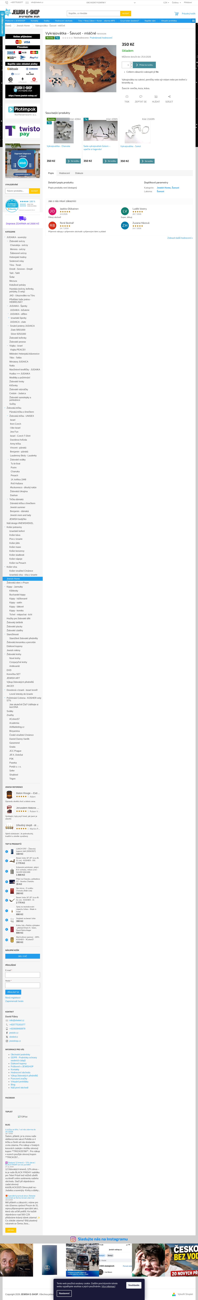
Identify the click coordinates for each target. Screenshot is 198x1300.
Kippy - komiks (16, 610)
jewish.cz (13, 1033)
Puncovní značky (19, 1078)
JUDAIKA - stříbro (18, 314)
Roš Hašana (17, 483)
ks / (22, 956)
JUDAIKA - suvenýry (16, 237)
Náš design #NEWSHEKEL (20, 523)
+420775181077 (17, 1024)
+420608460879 (17, 1029)
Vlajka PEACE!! (17, 350)
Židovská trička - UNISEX (21, 416)
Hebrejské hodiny (17, 257)
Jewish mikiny (13, 650)
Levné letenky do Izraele (21, 694)
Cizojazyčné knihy (18, 662)
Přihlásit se (13, 992)
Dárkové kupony (14, 646)
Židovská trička (14, 408)
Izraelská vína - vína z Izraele (23, 575)
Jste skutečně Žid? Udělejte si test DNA (23, 705)
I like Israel (15, 428)
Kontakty (15, 1069)
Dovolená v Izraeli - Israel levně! (22, 690)
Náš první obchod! (19, 1087)
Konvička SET (14, 674)
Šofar (12, 277)
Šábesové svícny (18, 253)
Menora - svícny (17, 249)
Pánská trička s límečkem (21, 412)
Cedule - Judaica (17, 393)
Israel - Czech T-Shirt (20, 436)
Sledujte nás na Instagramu (103, 1238)
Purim (13, 467)
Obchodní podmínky (96, 3)
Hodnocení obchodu (20, 1072)
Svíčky (12, 404)
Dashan (14, 495)
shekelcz (13, 1037)
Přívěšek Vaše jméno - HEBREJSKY (20, 300)
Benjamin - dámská (19, 511)
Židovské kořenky (17, 338)
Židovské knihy (14, 654)
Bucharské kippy (17, 595)
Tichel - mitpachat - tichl (20, 614)
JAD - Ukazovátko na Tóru (22, 295)
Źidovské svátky (18, 460)
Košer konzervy (16, 551)
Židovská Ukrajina (19, 491)
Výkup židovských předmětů (20, 682)
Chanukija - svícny (19, 245)
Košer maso (15, 547)
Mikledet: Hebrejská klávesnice (24, 354)
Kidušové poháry (17, 285)
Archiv (10, 1230)
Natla (12, 365)
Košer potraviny (14, 527)
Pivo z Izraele (15, 539)
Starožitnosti (13, 634)
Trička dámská (16, 499)
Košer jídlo (14, 543)
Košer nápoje (15, 559)
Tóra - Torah (15, 265)
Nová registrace (13, 998)
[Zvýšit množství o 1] (131, 63)
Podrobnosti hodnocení (101, 38)
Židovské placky (14, 626)
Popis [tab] (51, 173)
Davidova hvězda (18, 440)
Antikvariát (14, 666)
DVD (9, 670)
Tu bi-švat (15, 463)
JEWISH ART (13, 678)
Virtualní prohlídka (19, 1081)
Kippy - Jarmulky (15, 587)
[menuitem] (15, 21)
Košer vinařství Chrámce (21, 571)
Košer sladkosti (16, 555)
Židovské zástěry (15, 630)
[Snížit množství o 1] (131, 66)
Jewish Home (13, 579)
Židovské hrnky (16, 381)
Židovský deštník (15, 622)
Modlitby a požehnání (19, 377)
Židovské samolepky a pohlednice (20, 398)
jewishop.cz (15, 1041)
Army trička (15, 444)
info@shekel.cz (16, 1020)
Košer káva (14, 535)
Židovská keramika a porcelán (21, 642)
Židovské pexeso (17, 342)
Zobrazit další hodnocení (179, 238)
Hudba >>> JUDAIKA (19, 373)
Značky (10, 715)
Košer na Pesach (17, 563)
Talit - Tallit (14, 273)
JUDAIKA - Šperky (18, 306)
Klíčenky (13, 385)
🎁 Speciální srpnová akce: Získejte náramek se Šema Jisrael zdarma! (20, 1197)
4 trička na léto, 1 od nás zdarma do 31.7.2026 (20, 1130)
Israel (12, 420)
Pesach (14, 475)
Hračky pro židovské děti (18, 618)
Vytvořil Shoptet (185, 1294)
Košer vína (12, 567)
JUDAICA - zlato (18, 322)
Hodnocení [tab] (64, 173)
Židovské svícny (17, 241)
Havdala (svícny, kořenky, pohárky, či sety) (21, 290)
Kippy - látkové (16, 606)
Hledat (125, 13)
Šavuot (175, 188)
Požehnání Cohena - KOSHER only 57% (24, 699)
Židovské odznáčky (18, 389)
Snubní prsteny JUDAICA (22, 326)
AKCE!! (10, 686)
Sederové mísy (16, 261)
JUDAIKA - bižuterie (19, 310)
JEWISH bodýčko (17, 519)
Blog (13, 1084)
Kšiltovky (13, 591)
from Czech (15, 424)
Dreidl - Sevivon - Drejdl (21, 269)
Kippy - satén (15, 602)
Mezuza (13, 281)
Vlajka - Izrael (16, 346)
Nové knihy (14, 658)
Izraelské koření (17, 531)
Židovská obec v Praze (18, 583)
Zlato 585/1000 (18, 330)
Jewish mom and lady (20, 515)
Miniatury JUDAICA (18, 362)
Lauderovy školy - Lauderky (23, 455)
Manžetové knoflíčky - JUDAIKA (24, 369)
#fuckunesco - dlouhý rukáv (23, 487)
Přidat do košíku (146, 65)
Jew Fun (14, 432)
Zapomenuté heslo (14, 1001)
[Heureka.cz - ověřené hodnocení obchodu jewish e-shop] (22, 205)
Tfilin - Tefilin (15, 358)
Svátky (10, 711)
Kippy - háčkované (18, 598)
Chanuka (15, 471)
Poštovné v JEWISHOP (22, 1066)
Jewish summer (17, 507)
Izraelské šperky (18, 318)
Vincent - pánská (18, 448)
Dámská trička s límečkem (22, 503)
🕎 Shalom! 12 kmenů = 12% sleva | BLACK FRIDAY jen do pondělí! (20, 1163)
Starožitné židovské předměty (23, 638)
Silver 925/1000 (18, 334)
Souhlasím (133, 1285)
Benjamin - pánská (19, 451)
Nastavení (64, 1293)
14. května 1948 (18, 479)
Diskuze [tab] (79, 173)
